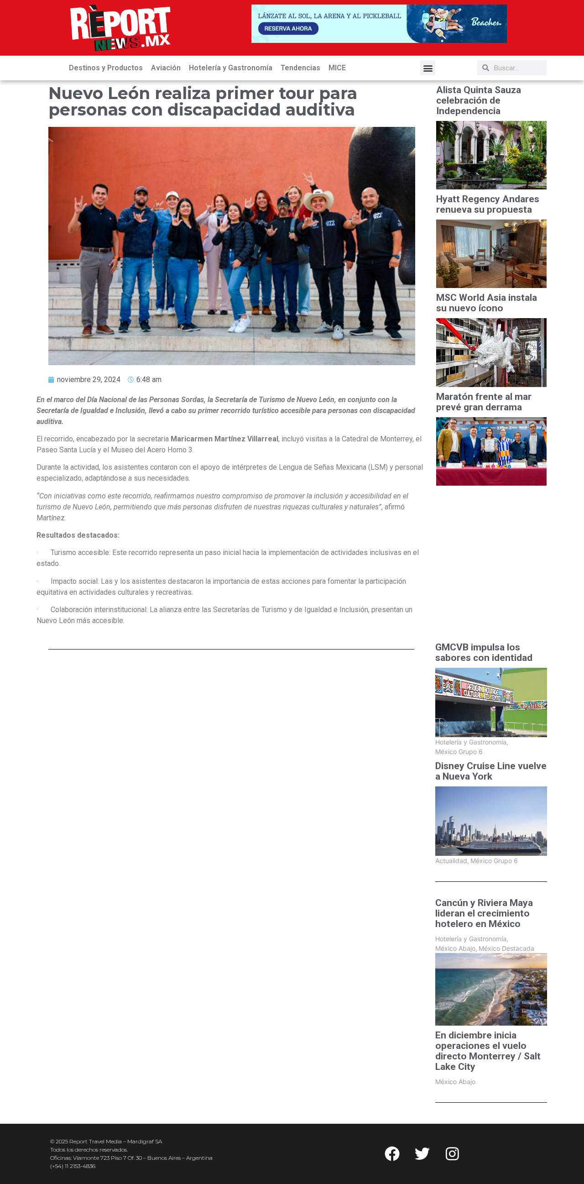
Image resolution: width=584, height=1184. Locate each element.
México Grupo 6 (459, 751)
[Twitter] (422, 1154)
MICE (337, 67)
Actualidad (452, 860)
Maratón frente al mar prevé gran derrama (484, 402)
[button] (427, 67)
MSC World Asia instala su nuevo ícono (486, 303)
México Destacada (506, 948)
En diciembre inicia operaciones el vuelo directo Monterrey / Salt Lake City (488, 1051)
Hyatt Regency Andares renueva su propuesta (487, 204)
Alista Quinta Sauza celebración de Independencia (478, 100)
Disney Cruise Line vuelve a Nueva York (491, 771)
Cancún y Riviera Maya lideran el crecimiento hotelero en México (484, 913)
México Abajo (456, 948)
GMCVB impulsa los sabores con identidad (483, 652)
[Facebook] (392, 1154)
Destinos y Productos (106, 67)
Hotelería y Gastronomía (230, 67)
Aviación (166, 67)
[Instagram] (452, 1154)
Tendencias (300, 67)
